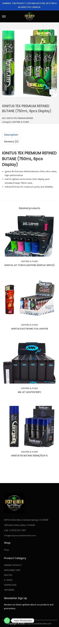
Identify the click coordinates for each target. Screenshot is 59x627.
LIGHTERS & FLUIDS (20, 122)
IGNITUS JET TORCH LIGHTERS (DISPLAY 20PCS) (29, 265)
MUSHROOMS (10, 585)
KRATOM (8, 575)
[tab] (29, 134)
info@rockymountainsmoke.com (20, 535)
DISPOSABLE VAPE (12, 570)
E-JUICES (8, 580)
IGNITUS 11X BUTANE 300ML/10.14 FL (29, 455)
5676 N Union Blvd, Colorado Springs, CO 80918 (26, 520)
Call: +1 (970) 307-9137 (15, 530)
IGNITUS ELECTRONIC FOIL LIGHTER (29, 328)
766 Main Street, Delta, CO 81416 (19, 525)
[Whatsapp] (7, 621)
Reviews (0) (11, 141)
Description (11, 134)
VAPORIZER (9, 589)
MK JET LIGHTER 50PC (29, 392)
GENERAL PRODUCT (13, 565)
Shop (6, 549)
